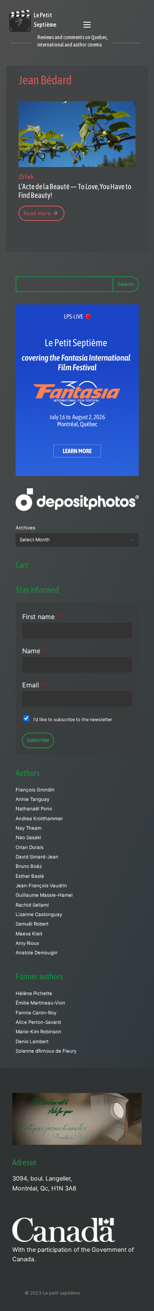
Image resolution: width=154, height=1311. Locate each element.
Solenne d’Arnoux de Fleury (46, 1051)
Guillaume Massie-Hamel (44, 895)
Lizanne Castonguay (39, 914)
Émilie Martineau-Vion (40, 1003)
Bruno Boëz (29, 866)
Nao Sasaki (28, 837)
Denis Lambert (32, 1041)
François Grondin (35, 790)
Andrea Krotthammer (39, 818)
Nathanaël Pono (34, 809)
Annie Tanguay (32, 799)
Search (125, 284)
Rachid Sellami (32, 905)
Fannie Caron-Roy (36, 1013)
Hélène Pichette (34, 993)
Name (34, 651)
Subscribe (38, 740)
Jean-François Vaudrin (41, 886)
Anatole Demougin (36, 953)
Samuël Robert (32, 924)
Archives (25, 528)
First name (41, 617)
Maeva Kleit (29, 934)
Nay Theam (28, 828)
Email (33, 685)
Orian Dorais (30, 847)
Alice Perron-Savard (38, 1022)
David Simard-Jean (37, 857)
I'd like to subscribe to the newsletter (72, 719)
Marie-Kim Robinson (38, 1032)
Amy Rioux (27, 943)
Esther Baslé (30, 876)
